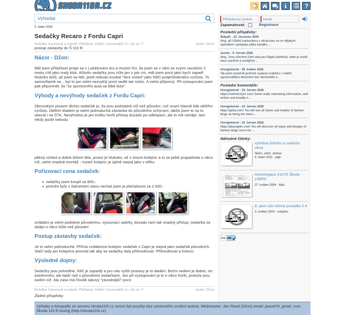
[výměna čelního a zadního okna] (236, 154)
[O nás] (285, 6)
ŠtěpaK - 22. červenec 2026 (239, 36)
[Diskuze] (275, 6)
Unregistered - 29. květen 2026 (241, 69)
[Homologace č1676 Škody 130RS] (236, 185)
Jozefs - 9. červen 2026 (236, 53)
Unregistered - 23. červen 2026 (242, 90)
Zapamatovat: (233, 25)
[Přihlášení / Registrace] (254, 6)
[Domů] (265, 6)
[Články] (296, 6)
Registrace (269, 24)
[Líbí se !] (142, 44)
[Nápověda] (306, 6)
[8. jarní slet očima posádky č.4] (236, 217)
